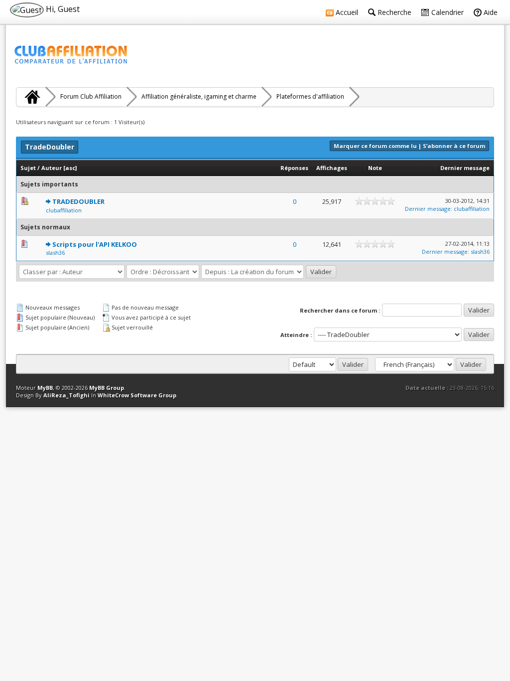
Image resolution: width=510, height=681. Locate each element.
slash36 (55, 252)
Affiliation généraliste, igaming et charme (198, 96)
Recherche (393, 12)
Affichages (331, 167)
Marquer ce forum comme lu (375, 146)
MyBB (45, 387)
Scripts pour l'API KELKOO (94, 244)
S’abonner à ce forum (454, 146)
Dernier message (465, 167)
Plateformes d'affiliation (310, 96)
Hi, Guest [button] (62, 8)
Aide (490, 12)
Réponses (294, 167)
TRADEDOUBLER (78, 201)
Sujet (28, 167)
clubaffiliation (64, 210)
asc (70, 167)
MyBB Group (106, 387)
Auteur (51, 167)
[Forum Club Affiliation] (30, 97)
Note (375, 167)
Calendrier (446, 12)
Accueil (346, 12)
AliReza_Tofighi (66, 395)
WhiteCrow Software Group (137, 395)
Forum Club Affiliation (91, 96)
